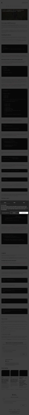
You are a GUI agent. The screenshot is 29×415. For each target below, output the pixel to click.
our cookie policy (4, 209)
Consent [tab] (5, 202)
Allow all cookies (24, 212)
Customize (14, 212)
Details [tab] (14, 202)
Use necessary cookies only (5, 212)
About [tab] (24, 202)
